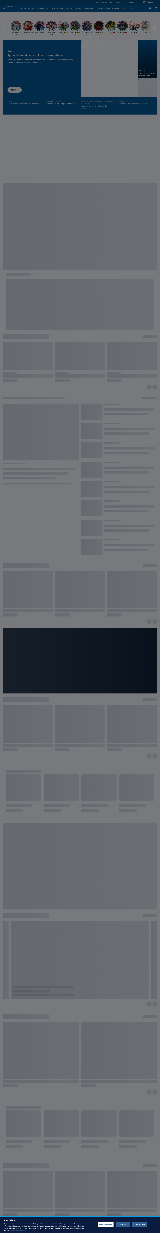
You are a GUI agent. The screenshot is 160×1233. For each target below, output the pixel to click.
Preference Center (105, 1224)
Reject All (123, 1224)
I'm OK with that (139, 1224)
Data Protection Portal (18, 1231)
